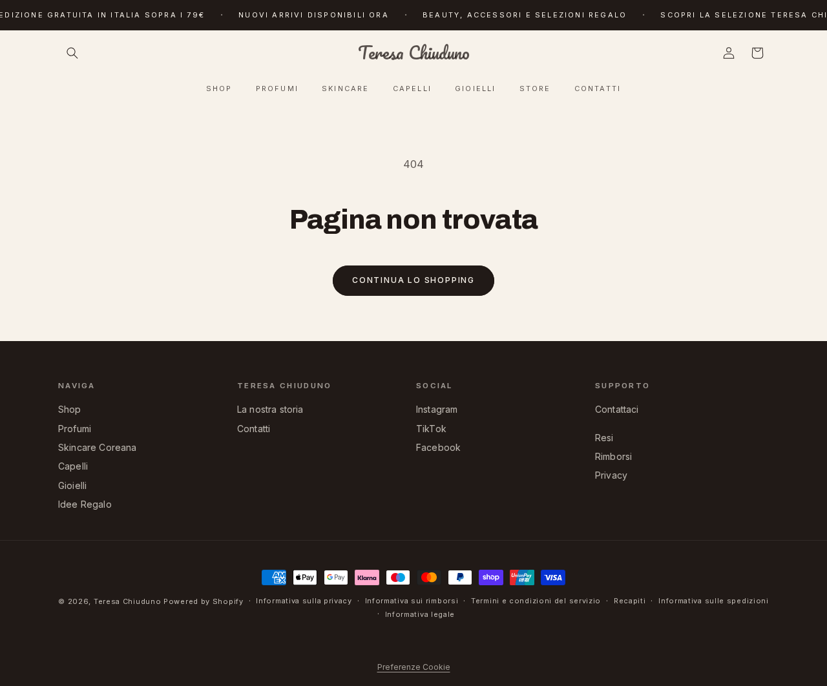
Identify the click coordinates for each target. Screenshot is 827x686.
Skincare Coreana (97, 447)
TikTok (431, 428)
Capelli (73, 466)
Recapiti (630, 600)
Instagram (436, 409)
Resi (604, 437)
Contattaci (617, 409)
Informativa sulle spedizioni (713, 600)
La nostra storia (270, 409)
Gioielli (72, 485)
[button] (72, 53)
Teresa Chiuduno (128, 601)
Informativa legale (420, 614)
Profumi (74, 428)
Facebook (438, 447)
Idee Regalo (85, 504)
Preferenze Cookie (413, 667)
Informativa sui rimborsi (412, 600)
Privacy (611, 475)
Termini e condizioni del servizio (536, 600)
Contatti (253, 428)
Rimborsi (613, 456)
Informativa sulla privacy (304, 600)
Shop (69, 409)
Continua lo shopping (413, 280)
